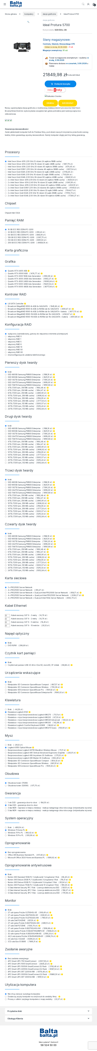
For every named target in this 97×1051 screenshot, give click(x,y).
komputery (29, 14)
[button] (28, 21)
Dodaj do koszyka (62, 84)
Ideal (78, 75)
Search (83, 4)
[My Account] (88, 4)
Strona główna (11, 14)
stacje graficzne (49, 14)
